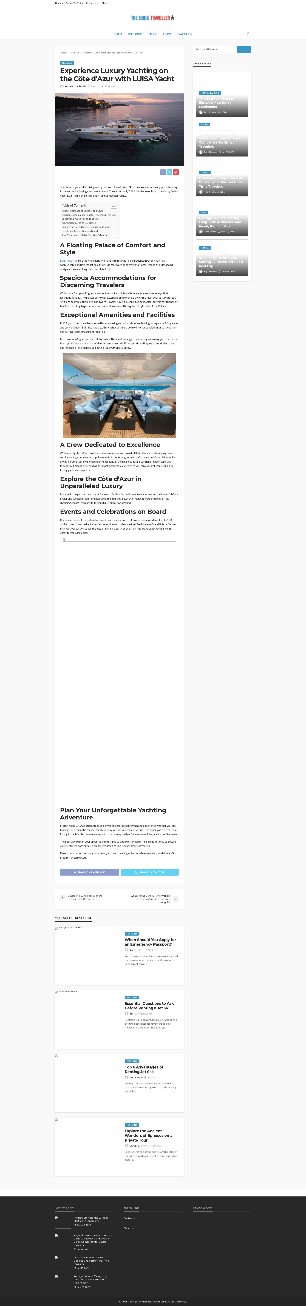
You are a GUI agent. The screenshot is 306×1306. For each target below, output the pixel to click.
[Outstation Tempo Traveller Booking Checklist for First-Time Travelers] (63, 1262)
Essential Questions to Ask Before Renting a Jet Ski (149, 1005)
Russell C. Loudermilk (75, 86)
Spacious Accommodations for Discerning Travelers (89, 214)
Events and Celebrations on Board (80, 231)
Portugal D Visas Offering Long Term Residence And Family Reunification (220, 222)
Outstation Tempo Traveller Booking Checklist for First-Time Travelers (220, 182)
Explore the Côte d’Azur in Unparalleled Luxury (86, 226)
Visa (203, 212)
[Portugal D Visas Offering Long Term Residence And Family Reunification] (63, 1281)
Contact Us (92, 3)
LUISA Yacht (67, 260)
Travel (168, 34)
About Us (106, 3)
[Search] (248, 34)
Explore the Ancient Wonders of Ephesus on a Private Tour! (148, 1135)
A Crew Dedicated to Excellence (79, 222)
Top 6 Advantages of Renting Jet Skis (144, 1069)
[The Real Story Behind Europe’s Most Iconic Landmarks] (63, 1222)
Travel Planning (210, 93)
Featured (67, 63)
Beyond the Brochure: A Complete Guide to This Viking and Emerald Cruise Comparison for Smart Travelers (220, 138)
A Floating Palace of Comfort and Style (82, 210)
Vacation (185, 34)
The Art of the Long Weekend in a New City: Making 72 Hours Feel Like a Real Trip (221, 260)
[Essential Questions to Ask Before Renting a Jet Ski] (66, 992)
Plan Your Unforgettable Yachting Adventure (85, 235)
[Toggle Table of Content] (112, 206)
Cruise (152, 34)
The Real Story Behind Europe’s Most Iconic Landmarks (216, 103)
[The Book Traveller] (153, 18)
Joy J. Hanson (136, 1077)
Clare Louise (135, 1145)
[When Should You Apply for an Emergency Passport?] (68, 928)
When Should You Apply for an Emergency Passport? (150, 942)
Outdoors (135, 34)
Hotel (118, 34)
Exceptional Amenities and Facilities (81, 218)
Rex (131, 950)
